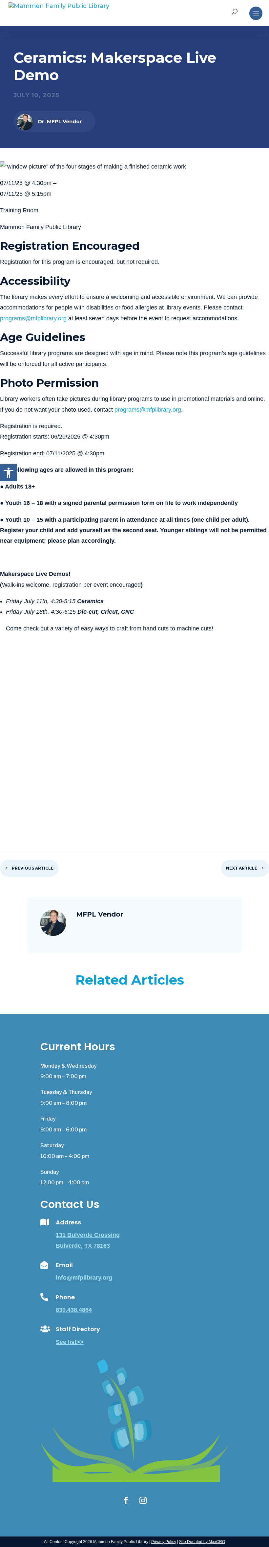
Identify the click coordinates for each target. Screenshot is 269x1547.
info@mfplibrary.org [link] (84, 1277)
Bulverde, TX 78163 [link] (83, 1245)
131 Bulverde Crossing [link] (88, 1235)
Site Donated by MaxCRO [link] (202, 1541)
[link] (8, 472)
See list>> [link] (70, 1342)
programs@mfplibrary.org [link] (33, 318)
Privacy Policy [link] (163, 1541)
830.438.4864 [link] (74, 1310)
